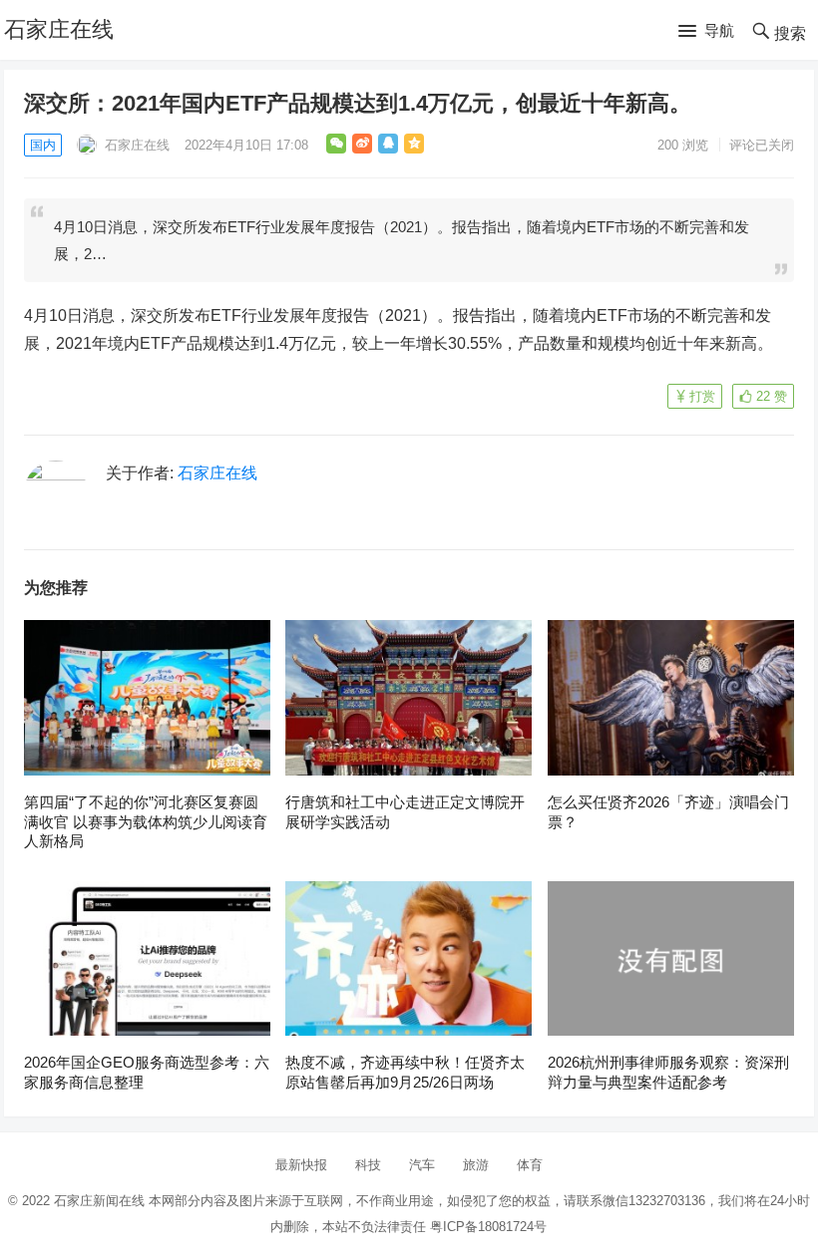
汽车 (422, 1164)
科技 (368, 1164)
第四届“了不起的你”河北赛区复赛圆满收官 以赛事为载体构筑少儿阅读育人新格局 (145, 821)
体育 (530, 1164)
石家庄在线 (59, 29)
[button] (706, 32)
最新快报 (301, 1164)
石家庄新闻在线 (99, 1200)
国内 (43, 145)
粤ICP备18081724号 (488, 1226)
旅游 (476, 1164)
